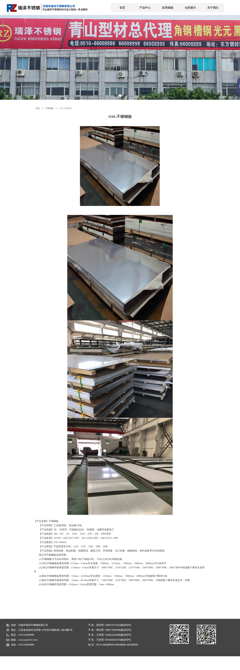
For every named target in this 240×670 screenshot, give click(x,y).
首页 (38, 108)
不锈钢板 (49, 108)
